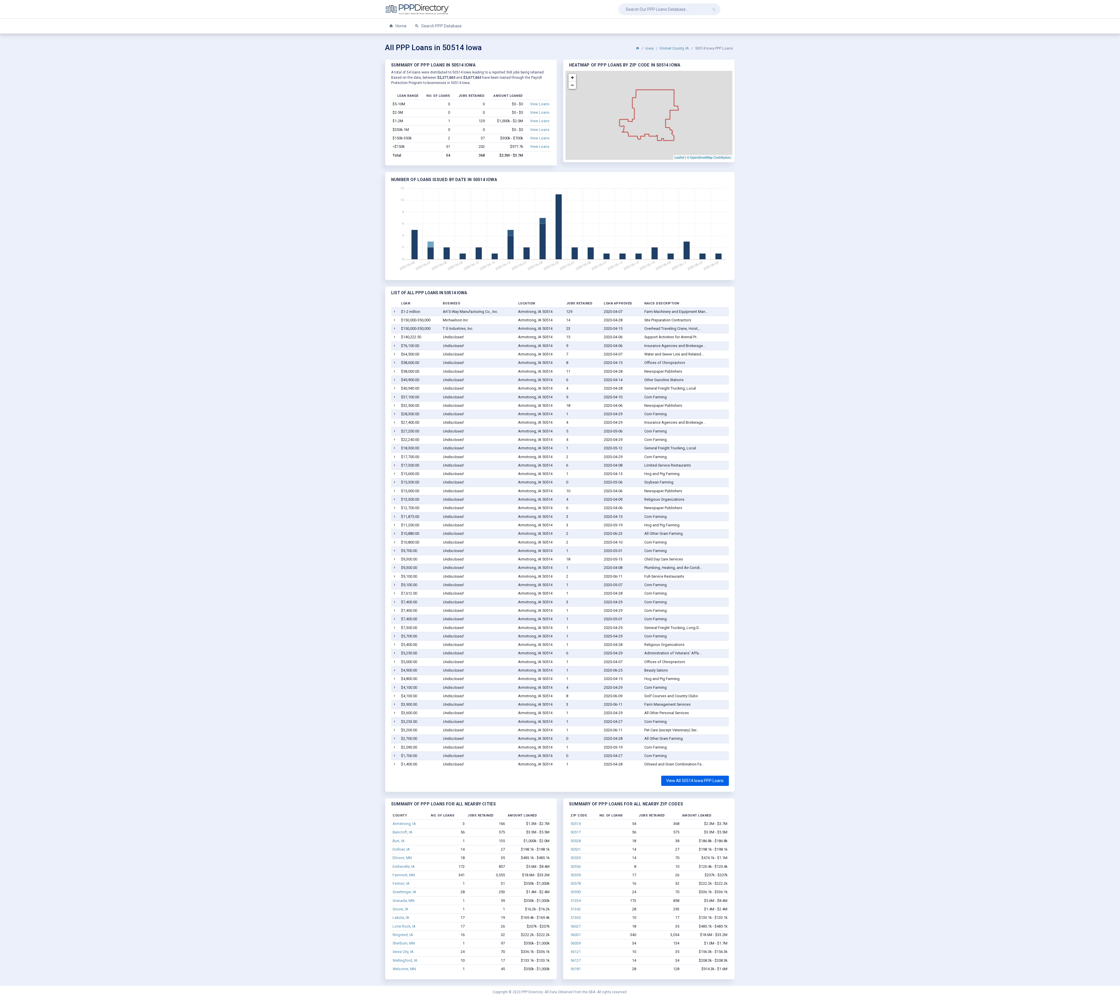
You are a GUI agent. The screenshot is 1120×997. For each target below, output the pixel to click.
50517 (575, 832)
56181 (575, 969)
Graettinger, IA (404, 892)
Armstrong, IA (404, 823)
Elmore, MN (402, 858)
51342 (575, 909)
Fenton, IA (401, 883)
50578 (575, 883)
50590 (575, 892)
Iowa (649, 48)
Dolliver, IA (401, 849)
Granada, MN (403, 900)
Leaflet (679, 157)
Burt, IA (399, 841)
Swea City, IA (403, 951)
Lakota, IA (401, 917)
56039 (575, 943)
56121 (575, 951)
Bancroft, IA (402, 832)
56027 (575, 926)
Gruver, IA (400, 909)
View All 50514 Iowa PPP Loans (695, 780)
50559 (575, 875)
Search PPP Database (441, 26)
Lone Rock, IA (404, 926)
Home (401, 26)
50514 (575, 823)
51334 (575, 900)
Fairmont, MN (404, 875)
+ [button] (572, 77)
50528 (575, 841)
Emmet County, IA (674, 48)
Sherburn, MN (404, 943)
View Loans (540, 104)
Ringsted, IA (403, 935)
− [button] (572, 85)
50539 (575, 858)
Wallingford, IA (405, 960)
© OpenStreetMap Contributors (709, 157)
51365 (575, 917)
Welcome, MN (404, 969)
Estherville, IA (404, 866)
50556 (575, 866)
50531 (575, 849)
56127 (575, 960)
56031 (575, 935)
